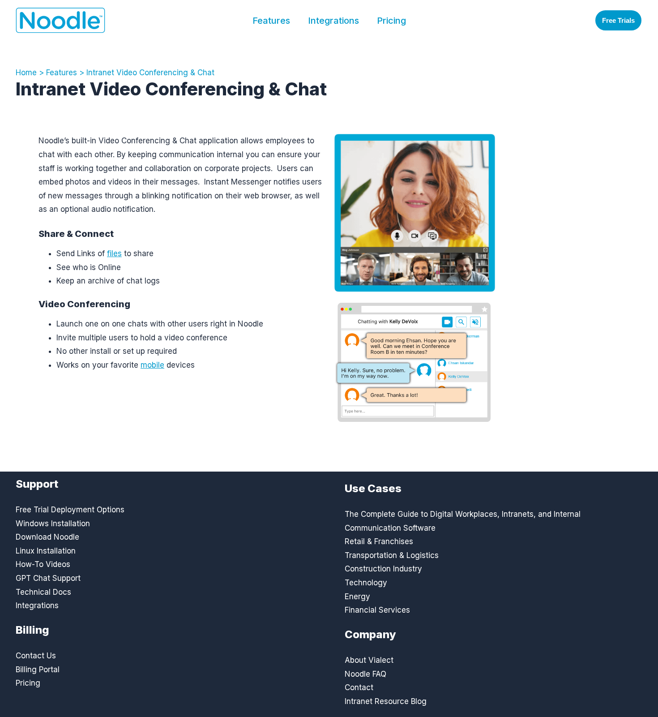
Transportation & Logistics (392, 555)
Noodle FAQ (365, 674)
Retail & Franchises (379, 541)
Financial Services (377, 609)
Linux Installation (46, 550)
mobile (152, 365)
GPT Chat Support (48, 578)
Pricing (391, 20)
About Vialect (369, 660)
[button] (618, 20)
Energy (357, 596)
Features (271, 20)
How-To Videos (43, 564)
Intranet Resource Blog (386, 701)
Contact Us (36, 655)
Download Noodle (47, 536)
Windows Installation (53, 523)
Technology (366, 582)
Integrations (333, 20)
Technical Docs (43, 592)
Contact (359, 687)
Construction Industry (383, 568)
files (114, 253)
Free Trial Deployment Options (70, 509)
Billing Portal (38, 669)
